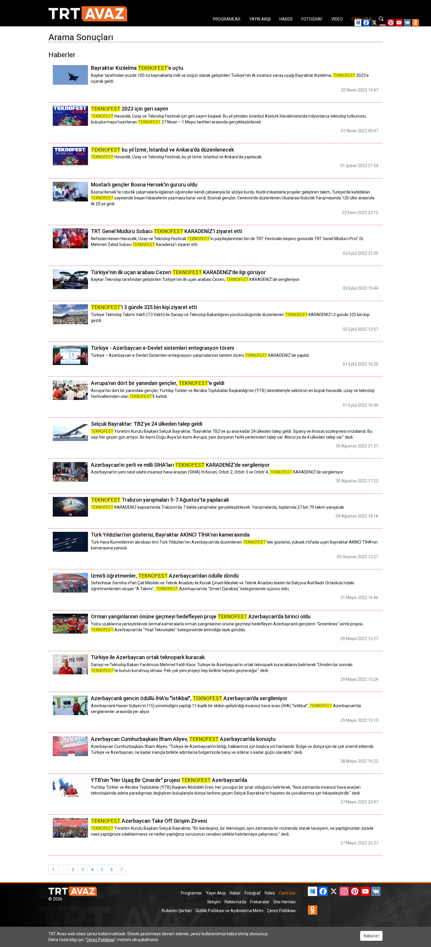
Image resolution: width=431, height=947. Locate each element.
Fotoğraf (253, 893)
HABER (286, 19)
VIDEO (337, 19)
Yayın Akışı (216, 893)
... (63, 869)
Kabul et (371, 936)
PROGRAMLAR (226, 19)
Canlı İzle (287, 893)
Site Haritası (284, 902)
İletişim (214, 902)
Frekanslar (259, 902)
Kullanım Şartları (177, 910)
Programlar (191, 893)
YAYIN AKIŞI (260, 19)
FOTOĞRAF (312, 19)
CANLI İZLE (362, 19)
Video (269, 893)
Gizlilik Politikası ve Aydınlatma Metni (229, 910)
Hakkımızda (235, 902)
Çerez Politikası (281, 910)
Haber (235, 893)
